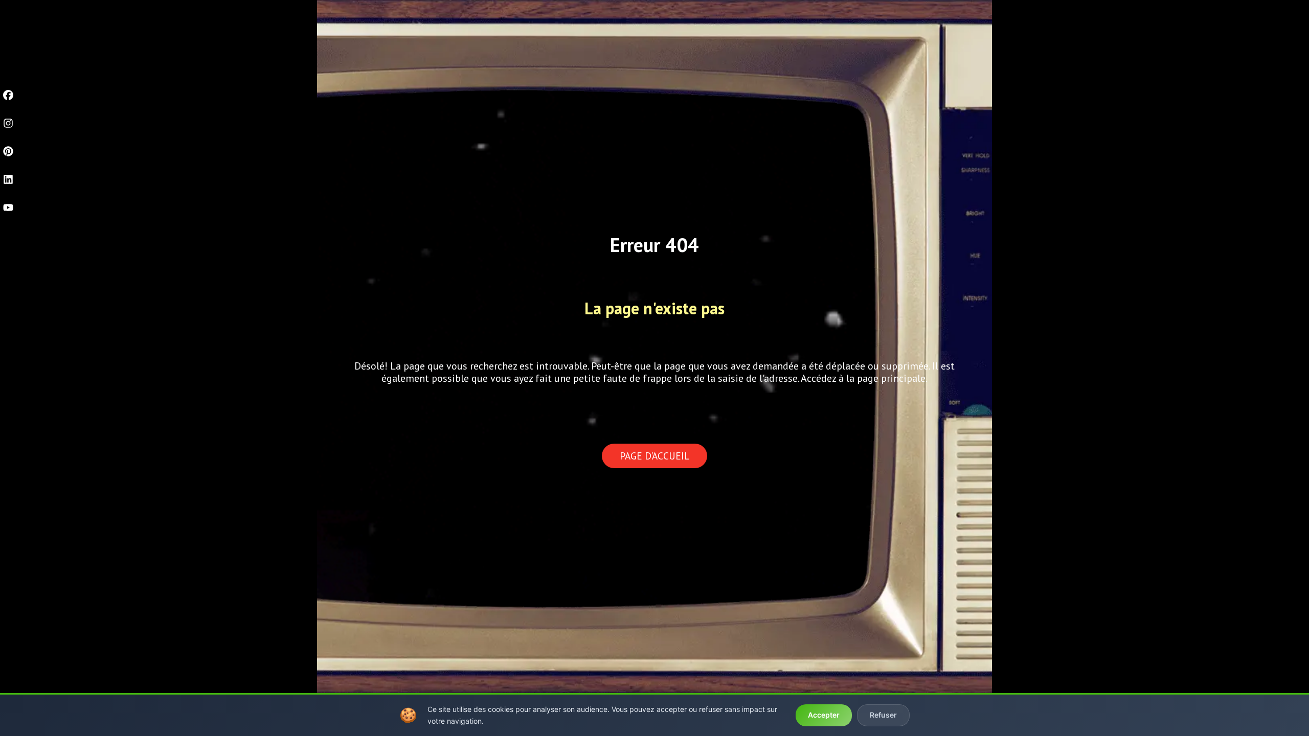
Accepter (824, 714)
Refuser (883, 714)
